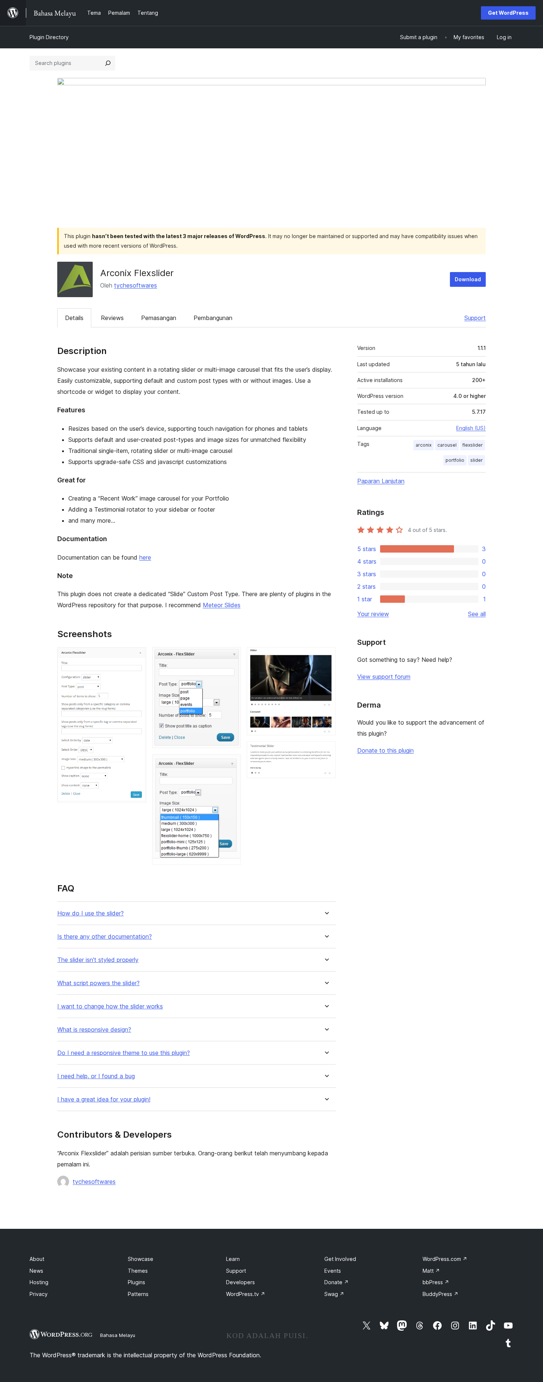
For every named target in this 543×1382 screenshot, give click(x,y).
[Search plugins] (107, 63)
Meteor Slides (221, 605)
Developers (240, 1282)
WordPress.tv (245, 1294)
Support (475, 318)
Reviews (112, 318)
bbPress (436, 1282)
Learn (233, 1259)
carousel (447, 445)
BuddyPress (440, 1294)
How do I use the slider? (90, 913)
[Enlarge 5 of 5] (325, 751)
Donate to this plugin (385, 750)
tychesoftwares (135, 285)
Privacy (39, 1294)
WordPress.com (445, 1259)
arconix (423, 445)
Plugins (136, 1282)
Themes (138, 1271)
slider (476, 460)
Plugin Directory (49, 37)
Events (332, 1271)
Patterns (138, 1294)
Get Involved (340, 1259)
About (37, 1259)
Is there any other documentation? (104, 936)
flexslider (472, 445)
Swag (334, 1294)
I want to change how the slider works (110, 1006)
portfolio (454, 460)
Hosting (39, 1282)
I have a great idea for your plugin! (103, 1099)
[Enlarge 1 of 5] (136, 657)
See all (477, 614)
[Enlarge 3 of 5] (231, 764)
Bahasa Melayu (117, 1335)
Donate (336, 1282)
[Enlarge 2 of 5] (231, 657)
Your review (373, 614)
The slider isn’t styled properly (98, 959)
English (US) (471, 428)
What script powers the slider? (98, 983)
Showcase (140, 1259)
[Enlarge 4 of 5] (325, 657)
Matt (431, 1271)
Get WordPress (508, 13)
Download (468, 279)
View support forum (383, 676)
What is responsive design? (94, 1029)
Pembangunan (213, 318)
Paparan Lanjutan (380, 481)
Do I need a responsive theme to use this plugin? (123, 1052)
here (145, 557)
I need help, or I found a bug (96, 1076)
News (36, 1271)
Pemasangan (158, 318)
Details (74, 318)
